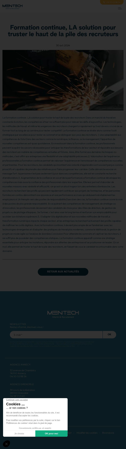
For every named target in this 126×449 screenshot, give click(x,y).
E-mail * (18, 334)
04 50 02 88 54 (113, 2)
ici (78, 346)
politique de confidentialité (44, 344)
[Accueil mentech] (12, 8)
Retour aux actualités (63, 272)
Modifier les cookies (87, 432)
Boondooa (108, 432)
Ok (109, 334)
